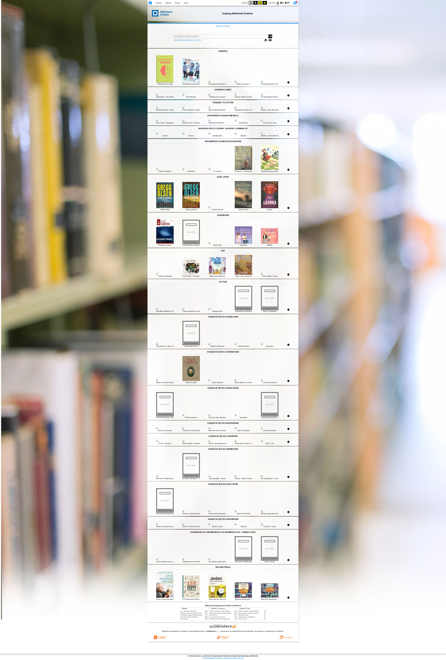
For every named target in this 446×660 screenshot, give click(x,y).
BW (255, 3)
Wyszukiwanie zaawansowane (184, 40)
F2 (287, 3)
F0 (278, 3)
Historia (168, 3)
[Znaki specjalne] (270, 40)
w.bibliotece (212, 631)
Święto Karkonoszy (243, 615)
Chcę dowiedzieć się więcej (212, 658)
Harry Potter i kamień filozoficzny (189, 617)
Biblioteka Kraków (223, 26)
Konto (186, 3)
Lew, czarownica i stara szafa (188, 611)
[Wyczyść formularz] (265, 40)
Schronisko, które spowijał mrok (246, 617)
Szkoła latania (184, 618)
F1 (282, 3)
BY (265, 3)
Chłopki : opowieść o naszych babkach (219, 611)
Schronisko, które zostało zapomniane (219, 618)
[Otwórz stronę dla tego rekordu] (165, 69)
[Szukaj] (270, 36)
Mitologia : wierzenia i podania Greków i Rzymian (194, 613)
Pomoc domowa (242, 618)
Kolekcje (198, 40)
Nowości (159, 3)
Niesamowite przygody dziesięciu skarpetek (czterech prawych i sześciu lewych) (202, 615)
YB (260, 3)
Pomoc (177, 3)
